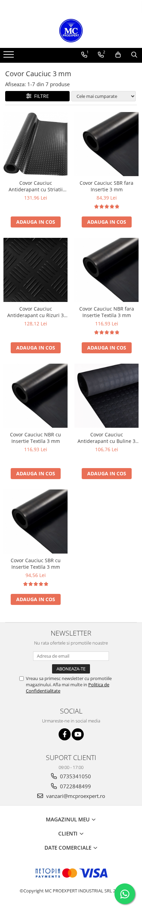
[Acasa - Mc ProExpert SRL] (71, 31)
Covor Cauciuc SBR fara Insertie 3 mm (106, 186)
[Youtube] (78, 734)
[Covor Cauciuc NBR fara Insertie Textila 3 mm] (106, 270)
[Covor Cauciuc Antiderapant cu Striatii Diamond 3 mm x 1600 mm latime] (35, 144)
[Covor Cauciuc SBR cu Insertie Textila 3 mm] (35, 521)
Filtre (40, 96)
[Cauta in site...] (134, 55)
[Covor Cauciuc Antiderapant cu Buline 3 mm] (106, 396)
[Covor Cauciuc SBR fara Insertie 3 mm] (106, 144)
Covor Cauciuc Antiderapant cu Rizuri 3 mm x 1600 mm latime (35, 311)
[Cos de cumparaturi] (118, 55)
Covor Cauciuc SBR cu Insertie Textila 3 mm (36, 563)
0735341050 (75, 776)
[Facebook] (65, 734)
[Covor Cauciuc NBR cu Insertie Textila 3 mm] (35, 396)
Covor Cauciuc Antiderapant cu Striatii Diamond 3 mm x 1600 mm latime (35, 186)
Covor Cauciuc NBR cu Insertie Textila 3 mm (35, 437)
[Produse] (9, 56)
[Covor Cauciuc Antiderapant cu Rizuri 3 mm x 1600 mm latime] (35, 270)
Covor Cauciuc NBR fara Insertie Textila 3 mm (106, 311)
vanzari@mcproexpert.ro (75, 795)
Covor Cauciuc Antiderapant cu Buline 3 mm (106, 437)
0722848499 (75, 786)
